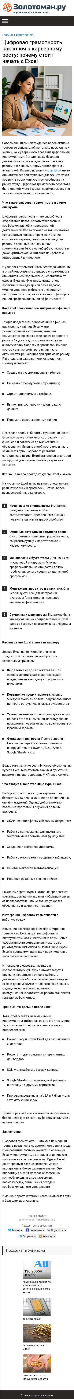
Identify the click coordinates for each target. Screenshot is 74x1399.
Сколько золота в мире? (33, 1347)
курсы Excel (53, 170)
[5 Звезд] (33, 1220)
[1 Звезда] (20, 1220)
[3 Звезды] (27, 1220)
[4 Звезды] (30, 1220)
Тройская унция (32, 1318)
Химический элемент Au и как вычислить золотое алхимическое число (37, 1287)
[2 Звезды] (23, 1220)
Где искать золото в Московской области (35, 1377)
